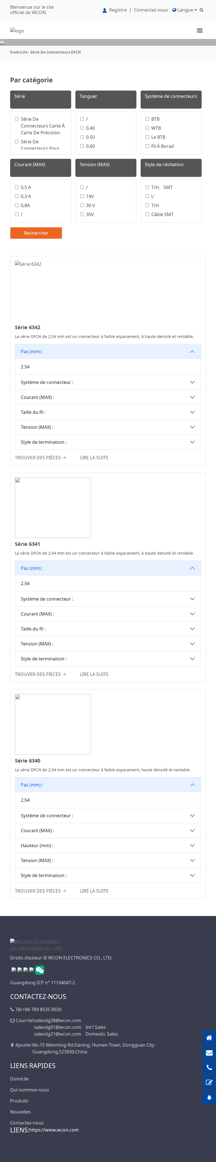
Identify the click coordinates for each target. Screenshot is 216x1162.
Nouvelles (20, 1112)
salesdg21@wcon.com (57, 1034)
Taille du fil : (33, 412)
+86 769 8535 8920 (41, 1009)
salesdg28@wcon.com (57, 1020)
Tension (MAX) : (37, 427)
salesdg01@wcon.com (57, 1027)
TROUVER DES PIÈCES (38, 457)
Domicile (19, 52)
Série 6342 (27, 327)
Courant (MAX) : (37, 397)
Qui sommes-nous (29, 1090)
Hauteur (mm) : (37, 845)
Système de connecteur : (47, 382)
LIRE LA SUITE (94, 457)
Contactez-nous (27, 1123)
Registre (118, 10)
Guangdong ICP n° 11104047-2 (42, 982)
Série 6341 (27, 544)
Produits (19, 1101)
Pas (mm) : (32, 351)
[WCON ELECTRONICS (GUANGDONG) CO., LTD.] (38, 945)
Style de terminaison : (44, 442)
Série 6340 (27, 760)
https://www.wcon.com (54, 1130)
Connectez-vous (151, 10)
